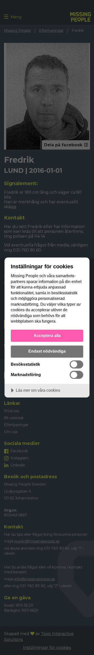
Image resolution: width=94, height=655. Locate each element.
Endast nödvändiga (47, 351)
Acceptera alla (47, 335)
